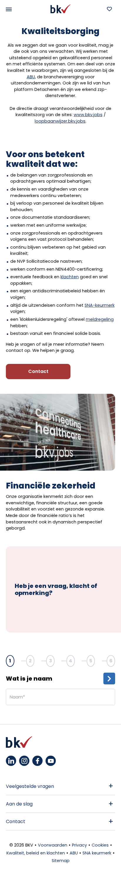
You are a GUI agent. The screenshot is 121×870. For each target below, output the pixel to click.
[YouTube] (51, 761)
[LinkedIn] (11, 761)
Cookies (100, 845)
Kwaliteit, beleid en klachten (35, 853)
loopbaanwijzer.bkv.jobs (60, 121)
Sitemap (61, 861)
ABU (31, 77)
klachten (69, 277)
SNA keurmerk (97, 853)
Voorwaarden (52, 845)
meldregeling (100, 319)
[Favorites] (109, 9)
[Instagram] (24, 761)
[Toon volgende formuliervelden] (109, 678)
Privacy (79, 845)
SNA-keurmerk (100, 305)
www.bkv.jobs (88, 115)
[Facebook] (37, 761)
